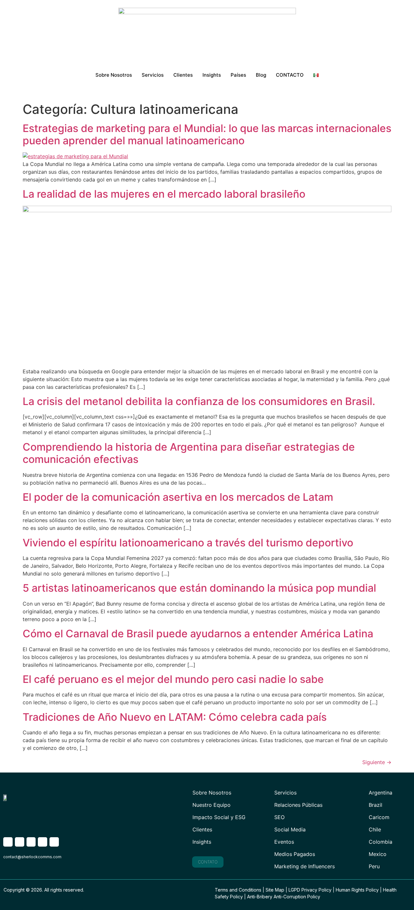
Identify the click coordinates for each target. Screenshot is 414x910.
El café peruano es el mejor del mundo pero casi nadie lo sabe (173, 679)
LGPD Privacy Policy (310, 890)
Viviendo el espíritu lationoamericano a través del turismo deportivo (188, 542)
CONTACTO (290, 75)
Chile (375, 829)
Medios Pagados (294, 854)
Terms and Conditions (238, 890)
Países (238, 75)
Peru (374, 866)
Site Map (275, 890)
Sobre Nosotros (113, 75)
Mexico (378, 854)
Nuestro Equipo (211, 805)
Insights (211, 75)
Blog (261, 75)
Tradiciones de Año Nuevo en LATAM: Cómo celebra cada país (175, 717)
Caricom (379, 817)
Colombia (380, 842)
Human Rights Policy (357, 890)
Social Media (290, 829)
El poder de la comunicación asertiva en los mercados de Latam (178, 497)
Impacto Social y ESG (218, 817)
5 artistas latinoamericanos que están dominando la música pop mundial (199, 588)
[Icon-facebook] (31, 842)
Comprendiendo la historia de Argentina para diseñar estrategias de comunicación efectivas (189, 453)
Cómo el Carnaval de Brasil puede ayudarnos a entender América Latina (198, 633)
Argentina (380, 792)
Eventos (284, 842)
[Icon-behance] (54, 842)
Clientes (183, 75)
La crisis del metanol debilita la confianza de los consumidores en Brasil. (199, 401)
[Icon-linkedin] (42, 842)
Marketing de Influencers (304, 866)
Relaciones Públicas (298, 805)
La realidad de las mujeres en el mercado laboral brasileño (164, 194)
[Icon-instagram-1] (19, 842)
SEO (279, 817)
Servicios (153, 75)
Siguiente (376, 762)
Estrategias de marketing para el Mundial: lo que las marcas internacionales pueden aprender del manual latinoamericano (207, 134)
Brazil (375, 805)
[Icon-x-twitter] (8, 842)
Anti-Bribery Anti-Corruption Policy (283, 896)
